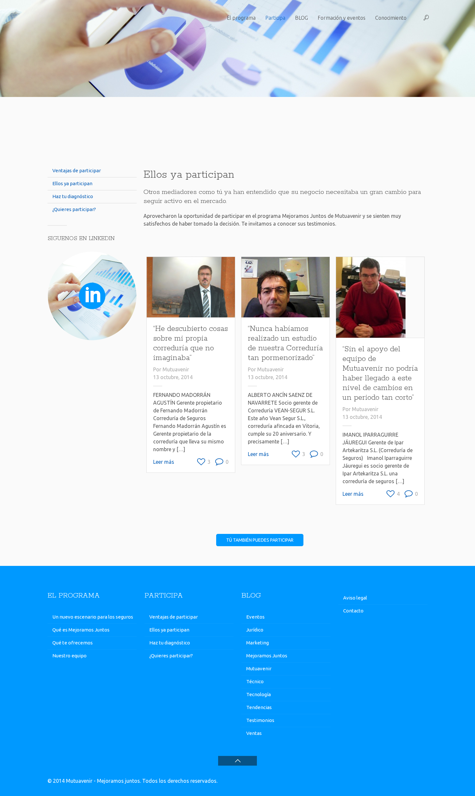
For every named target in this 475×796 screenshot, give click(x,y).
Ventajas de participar (76, 170)
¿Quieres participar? (74, 209)
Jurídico (254, 629)
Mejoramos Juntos (266, 655)
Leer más (163, 462)
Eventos (255, 617)
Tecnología (258, 694)
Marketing (257, 642)
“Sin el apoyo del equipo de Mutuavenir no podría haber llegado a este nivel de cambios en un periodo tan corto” (380, 373)
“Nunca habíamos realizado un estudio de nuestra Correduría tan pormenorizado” (285, 343)
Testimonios (260, 720)
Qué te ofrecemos (72, 642)
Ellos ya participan (72, 183)
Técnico (255, 681)
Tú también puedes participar (259, 540)
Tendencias (259, 707)
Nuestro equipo (69, 655)
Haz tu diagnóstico (72, 196)
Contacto (353, 610)
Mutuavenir (176, 369)
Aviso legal (355, 597)
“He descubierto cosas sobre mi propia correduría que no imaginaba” (190, 343)
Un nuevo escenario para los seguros (92, 617)
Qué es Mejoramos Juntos (81, 629)
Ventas (254, 733)
